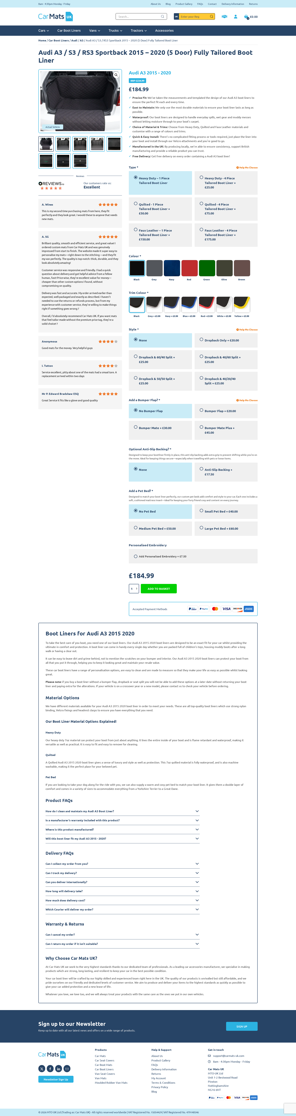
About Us (156, 3)
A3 (81, 40)
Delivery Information (233, 3)
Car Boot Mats (103, 1064)
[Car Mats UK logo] (63, 1054)
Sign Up (242, 1026)
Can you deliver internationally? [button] (66, 882)
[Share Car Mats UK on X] (41, 1068)
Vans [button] (93, 30)
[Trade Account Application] (224, 17)
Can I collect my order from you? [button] (67, 863)
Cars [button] (41, 30)
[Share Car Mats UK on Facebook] (50, 1068)
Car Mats (100, 1055)
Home (42, 40)
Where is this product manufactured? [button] (70, 829)
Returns (253, 3)
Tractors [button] (137, 30)
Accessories (164, 30)
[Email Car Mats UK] (67, 1068)
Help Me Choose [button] (248, 167)
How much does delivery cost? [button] (65, 900)
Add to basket (159, 588)
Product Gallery (184, 3)
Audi (74, 40)
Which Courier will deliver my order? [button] (69, 909)
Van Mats (100, 1078)
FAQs (200, 3)
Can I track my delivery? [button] (61, 873)
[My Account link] (235, 16)
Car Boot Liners (69, 30)
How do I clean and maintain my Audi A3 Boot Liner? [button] (80, 811)
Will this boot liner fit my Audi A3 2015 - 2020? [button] (76, 838)
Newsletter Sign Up (56, 1079)
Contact (212, 3)
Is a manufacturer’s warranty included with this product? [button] (83, 820)
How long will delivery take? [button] (64, 891)
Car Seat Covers (104, 1060)
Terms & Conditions (163, 1082)
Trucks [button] (114, 30)
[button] (116, 75)
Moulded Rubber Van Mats (111, 1082)
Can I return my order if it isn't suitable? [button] (72, 944)
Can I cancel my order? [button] (60, 934)
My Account (158, 1078)
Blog (168, 3)
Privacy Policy (159, 1087)
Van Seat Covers (105, 1073)
